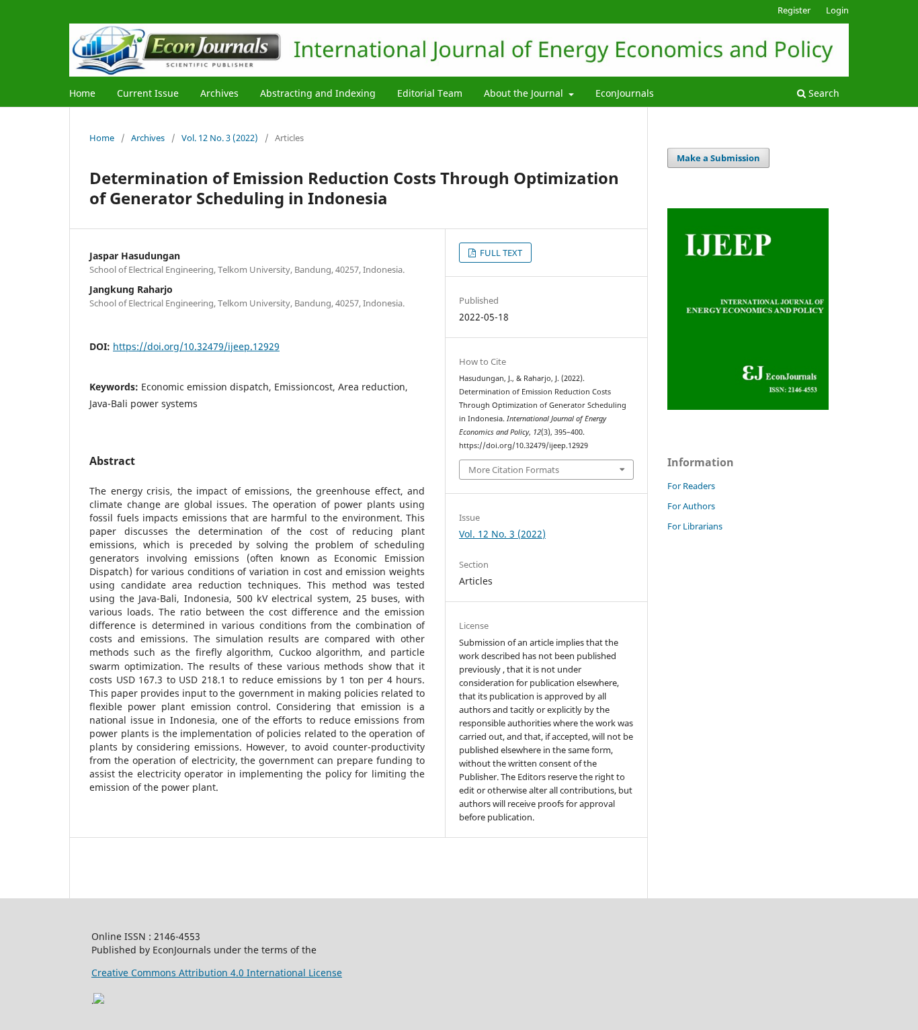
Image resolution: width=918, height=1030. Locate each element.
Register (794, 10)
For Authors (691, 506)
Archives (219, 93)
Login (837, 10)
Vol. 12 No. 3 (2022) (219, 138)
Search (822, 93)
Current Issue (148, 93)
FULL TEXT (500, 253)
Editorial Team (429, 93)
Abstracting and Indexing (318, 93)
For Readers (691, 486)
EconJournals (624, 93)
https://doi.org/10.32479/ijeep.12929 (196, 346)
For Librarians (694, 526)
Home (82, 93)
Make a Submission (718, 158)
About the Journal (525, 93)
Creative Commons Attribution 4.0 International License (216, 972)
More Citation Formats (513, 470)
